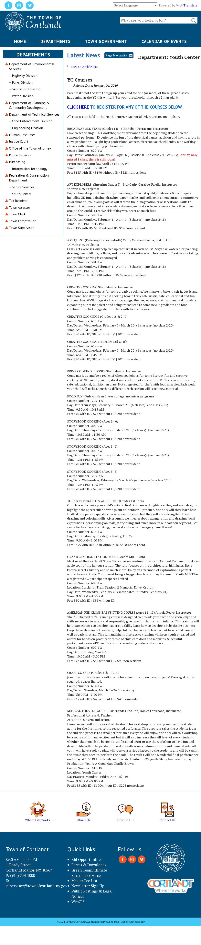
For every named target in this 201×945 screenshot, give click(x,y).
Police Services (20, 155)
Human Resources (22, 134)
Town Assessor (19, 207)
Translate (190, 5)
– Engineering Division (26, 128)
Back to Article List (84, 66)
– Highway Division (23, 75)
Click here (78, 107)
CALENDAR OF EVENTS (164, 41)
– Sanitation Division (24, 89)
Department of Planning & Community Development (29, 105)
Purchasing (17, 162)
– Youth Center (20, 193)
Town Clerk (17, 214)
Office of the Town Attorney (30, 148)
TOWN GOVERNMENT (106, 41)
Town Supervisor (21, 227)
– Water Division (21, 96)
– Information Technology (28, 168)
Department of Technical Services (34, 114)
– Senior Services (21, 187)
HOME (20, 41)
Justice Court (18, 141)
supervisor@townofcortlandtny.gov (36, 885)
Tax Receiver (18, 200)
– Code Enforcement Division (30, 121)
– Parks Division (21, 82)
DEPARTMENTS (55, 41)
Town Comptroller (22, 221)
